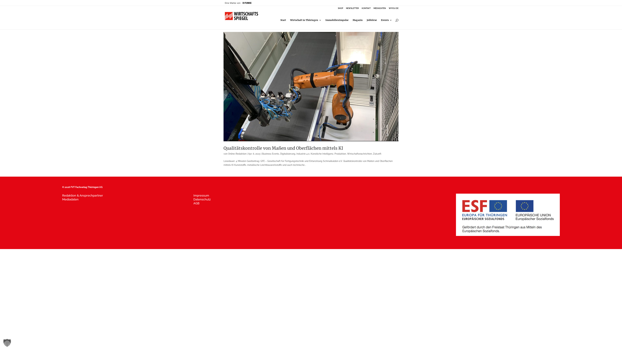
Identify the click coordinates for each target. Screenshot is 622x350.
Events (385, 20)
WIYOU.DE (393, 8)
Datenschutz (202, 199)
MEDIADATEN (380, 8)
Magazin (358, 20)
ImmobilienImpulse (337, 20)
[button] (7, 343)
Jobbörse (372, 20)
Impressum (201, 195)
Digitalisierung (287, 153)
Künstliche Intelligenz (322, 153)
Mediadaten (70, 199)
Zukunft (377, 153)
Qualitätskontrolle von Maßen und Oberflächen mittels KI (283, 148)
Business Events (270, 153)
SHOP (340, 8)
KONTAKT (366, 8)
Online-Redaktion (237, 153)
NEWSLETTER (352, 8)
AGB (196, 203)
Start (283, 20)
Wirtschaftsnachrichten (359, 153)
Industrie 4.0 (303, 153)
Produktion (340, 153)
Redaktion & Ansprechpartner (82, 195)
